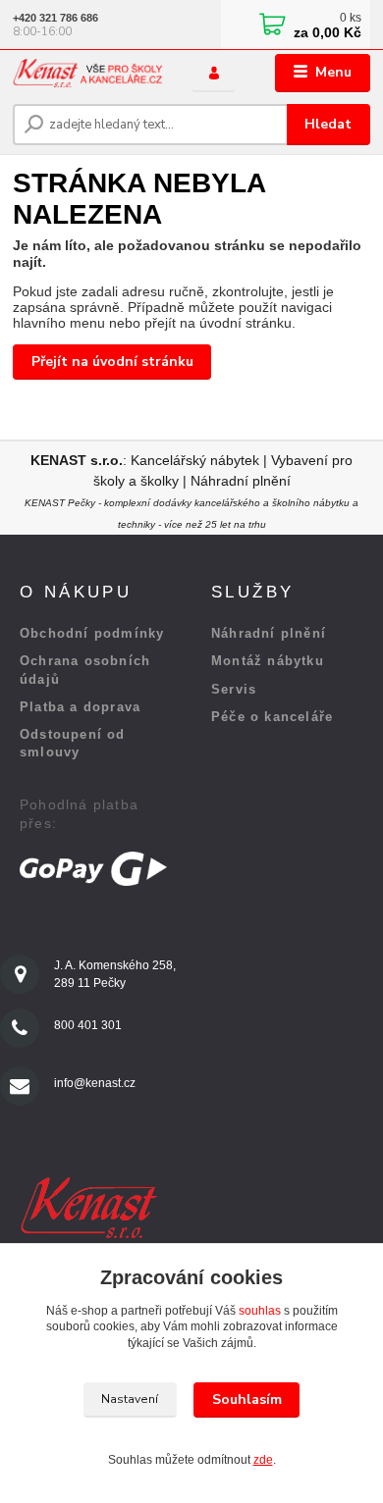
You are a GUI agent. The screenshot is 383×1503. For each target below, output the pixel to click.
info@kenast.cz (95, 1083)
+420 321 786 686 (55, 18)
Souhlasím (247, 1399)
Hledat (328, 124)
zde (263, 1460)
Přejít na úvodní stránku (112, 361)
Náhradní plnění (241, 481)
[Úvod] (87, 73)
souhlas (260, 1311)
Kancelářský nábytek (197, 460)
